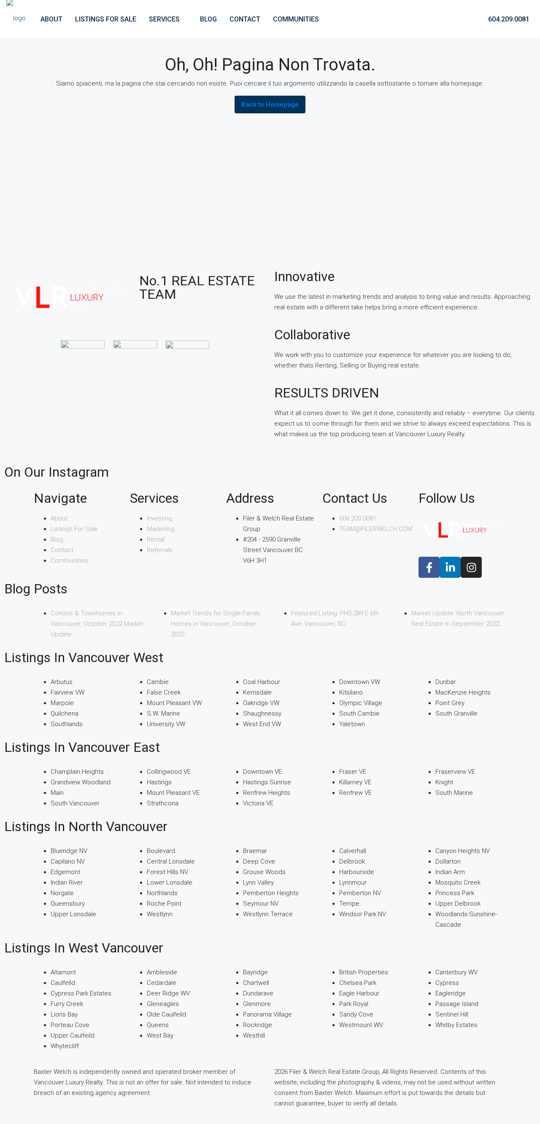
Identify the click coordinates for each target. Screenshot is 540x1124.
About (51, 19)
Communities (296, 19)
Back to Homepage (270, 104)
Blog (208, 19)
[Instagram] (471, 567)
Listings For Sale (105, 19)
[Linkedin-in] (450, 567)
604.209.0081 (507, 19)
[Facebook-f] (429, 567)
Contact (245, 19)
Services (164, 19)
